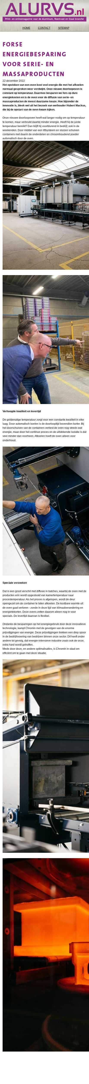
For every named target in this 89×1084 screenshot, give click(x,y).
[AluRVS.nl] (44, 12)
